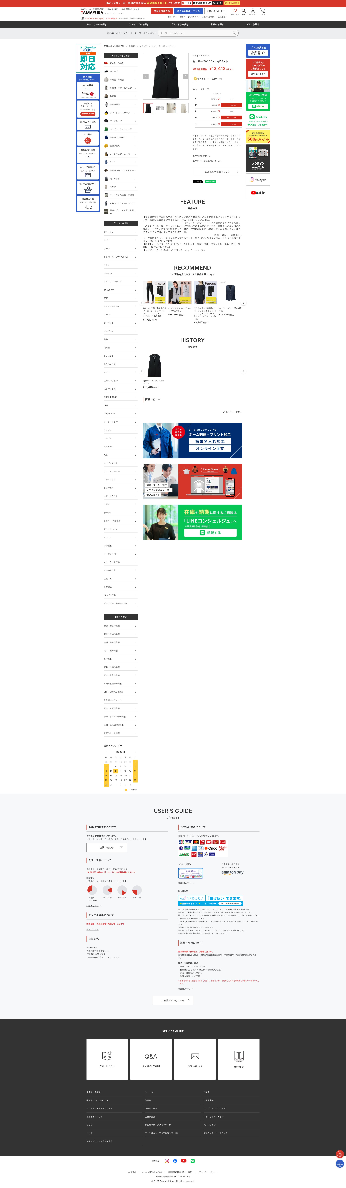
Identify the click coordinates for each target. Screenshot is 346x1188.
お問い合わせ (213, 11)
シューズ (114, 71)
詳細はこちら (92, 905)
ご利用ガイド (193, 17)
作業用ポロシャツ (118, 137)
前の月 (106, 752)
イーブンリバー (111, 554)
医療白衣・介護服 (112, 733)
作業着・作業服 (117, 79)
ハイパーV (108, 446)
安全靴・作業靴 (117, 63)
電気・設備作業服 (112, 667)
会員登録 (132, 1172)
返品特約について (202, 155)
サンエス (108, 537)
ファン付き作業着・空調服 (122, 195)
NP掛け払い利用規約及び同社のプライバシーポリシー (202, 921)
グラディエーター (112, 471)
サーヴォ (108, 512)
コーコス (108, 314)
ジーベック (109, 323)
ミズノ (107, 240)
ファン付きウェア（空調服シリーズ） (162, 1133)
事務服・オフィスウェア (121, 88)
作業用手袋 (115, 104)
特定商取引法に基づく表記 (180, 1172)
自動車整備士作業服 (113, 683)
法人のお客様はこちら (188, 11)
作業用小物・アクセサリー (122, 170)
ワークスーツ (116, 121)
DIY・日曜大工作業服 (113, 692)
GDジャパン (109, 413)
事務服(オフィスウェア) (138, 46)
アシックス (109, 232)
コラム (253, 24)
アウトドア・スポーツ (120, 112)
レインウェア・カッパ (120, 154)
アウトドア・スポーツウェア (99, 1108)
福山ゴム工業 (110, 595)
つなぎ (113, 187)
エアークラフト (111, 496)
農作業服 (108, 659)
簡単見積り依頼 (162, 11)
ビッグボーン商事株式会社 (116, 603)
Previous (146, 76)
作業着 (207, 1092)
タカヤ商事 (109, 488)
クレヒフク (109, 356)
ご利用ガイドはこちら (173, 1000)
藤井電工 (108, 587)
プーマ (107, 248)
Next (185, 76)
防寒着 (113, 96)
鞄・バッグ (115, 178)
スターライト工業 (112, 562)
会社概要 (221, 17)
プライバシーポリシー (208, 1172)
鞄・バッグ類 (210, 1125)
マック (107, 372)
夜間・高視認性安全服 (114, 725)
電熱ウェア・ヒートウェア (122, 203)
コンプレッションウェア (121, 129)
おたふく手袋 (110, 364)
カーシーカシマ (111, 422)
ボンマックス (110, 389)
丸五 (106, 455)
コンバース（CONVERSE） (116, 257)
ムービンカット (111, 463)
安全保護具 (115, 145)
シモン (107, 265)
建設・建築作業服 (112, 626)
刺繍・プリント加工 (175, 17)
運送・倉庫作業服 (112, 708)
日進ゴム (108, 438)
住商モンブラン (111, 380)
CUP (106, 405)
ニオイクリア (110, 479)
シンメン (108, 430)
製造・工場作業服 (112, 634)
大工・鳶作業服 (111, 650)
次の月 (136, 752)
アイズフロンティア (113, 281)
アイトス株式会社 (112, 306)
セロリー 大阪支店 (112, 521)
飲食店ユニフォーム (113, 700)
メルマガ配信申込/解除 (152, 1172)
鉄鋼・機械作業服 (112, 642)
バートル (108, 273)
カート (262, 14)
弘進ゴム (108, 578)
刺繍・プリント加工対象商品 (122, 211)
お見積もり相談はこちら (217, 171)
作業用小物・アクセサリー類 (158, 1125)
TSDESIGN (109, 290)
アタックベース (111, 529)
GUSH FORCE (110, 397)
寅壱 (106, 298)
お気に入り (234, 14)
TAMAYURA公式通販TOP (114, 46)
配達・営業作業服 (112, 675)
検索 (244, 14)
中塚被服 (108, 545)
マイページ (253, 14)
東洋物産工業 (110, 570)
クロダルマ (109, 331)
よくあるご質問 (208, 17)
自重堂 (107, 504)
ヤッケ (113, 162)
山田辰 (107, 347)
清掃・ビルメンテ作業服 (115, 716)
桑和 (106, 339)
